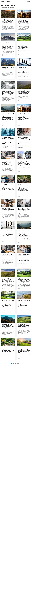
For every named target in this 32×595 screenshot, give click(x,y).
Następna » (18, 363)
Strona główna (29, 1)
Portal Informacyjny (5, 1)
